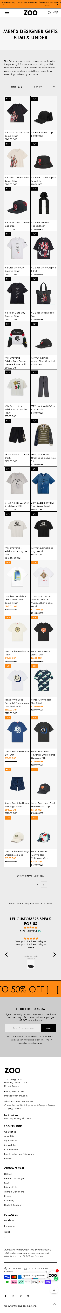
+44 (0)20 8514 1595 (14, 1091)
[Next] (57, 4)
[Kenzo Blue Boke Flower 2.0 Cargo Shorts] (17, 783)
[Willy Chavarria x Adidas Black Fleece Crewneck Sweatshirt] (17, 338)
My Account (10, 1140)
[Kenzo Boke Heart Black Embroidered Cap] (44, 783)
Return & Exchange (14, 1178)
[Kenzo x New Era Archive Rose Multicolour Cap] (44, 832)
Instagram (9, 1226)
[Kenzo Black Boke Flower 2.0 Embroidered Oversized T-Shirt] (44, 732)
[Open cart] (55, 12)
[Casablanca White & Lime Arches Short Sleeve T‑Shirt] (17, 577)
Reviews (8, 1158)
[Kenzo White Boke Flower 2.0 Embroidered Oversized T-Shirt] (17, 680)
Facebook (9, 1220)
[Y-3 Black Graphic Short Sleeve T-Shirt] (17, 113)
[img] (30, 927)
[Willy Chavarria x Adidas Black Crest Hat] (44, 338)
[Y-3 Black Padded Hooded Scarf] (44, 203)
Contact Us (10, 1131)
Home (12, 903)
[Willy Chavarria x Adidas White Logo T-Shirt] (17, 528)
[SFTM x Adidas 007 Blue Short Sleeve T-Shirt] (44, 483)
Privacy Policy (11, 1187)
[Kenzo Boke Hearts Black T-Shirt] (44, 632)
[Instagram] (13, 1296)
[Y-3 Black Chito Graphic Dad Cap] (17, 203)
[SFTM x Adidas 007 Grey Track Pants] (44, 386)
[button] (7, 954)
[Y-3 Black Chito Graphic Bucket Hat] (44, 158)
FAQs (6, 1182)
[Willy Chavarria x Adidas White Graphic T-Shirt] (17, 386)
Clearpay (9, 1200)
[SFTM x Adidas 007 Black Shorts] (17, 435)
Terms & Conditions (14, 1191)
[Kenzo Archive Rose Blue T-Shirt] (44, 680)
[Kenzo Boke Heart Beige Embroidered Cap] (17, 832)
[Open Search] (49, 12)
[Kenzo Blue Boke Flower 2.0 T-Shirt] (17, 732)
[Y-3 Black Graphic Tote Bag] (44, 293)
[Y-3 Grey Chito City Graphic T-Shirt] (17, 248)
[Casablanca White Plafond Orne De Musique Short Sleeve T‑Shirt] (44, 577)
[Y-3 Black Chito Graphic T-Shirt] (44, 248)
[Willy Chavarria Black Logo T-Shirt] (44, 528)
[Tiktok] (20, 1296)
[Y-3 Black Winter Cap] (44, 113)
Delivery (8, 1174)
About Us (9, 1136)
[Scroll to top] (54, 1304)
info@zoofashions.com (15, 1095)
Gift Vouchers (11, 1149)
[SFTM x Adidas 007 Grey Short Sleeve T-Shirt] (17, 483)
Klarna (7, 1196)
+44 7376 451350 (24, 1101)
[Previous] (3, 4)
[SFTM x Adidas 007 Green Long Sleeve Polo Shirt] (44, 435)
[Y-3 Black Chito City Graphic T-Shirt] (17, 293)
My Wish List (10, 1145)
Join (48, 1028)
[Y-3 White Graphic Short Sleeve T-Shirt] (17, 158)
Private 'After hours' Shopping (19, 1154)
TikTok (7, 1232)
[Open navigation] (7, 13)
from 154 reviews (28, 930)
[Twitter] (28, 1296)
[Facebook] (5, 1296)
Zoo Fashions (29, 1306)
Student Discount (12, 1205)
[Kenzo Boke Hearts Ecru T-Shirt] (17, 632)
